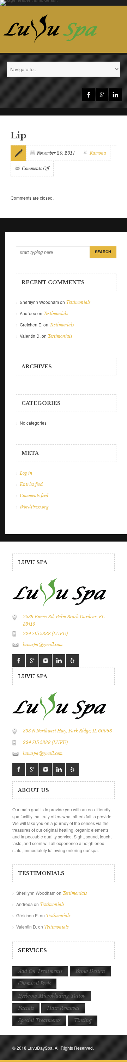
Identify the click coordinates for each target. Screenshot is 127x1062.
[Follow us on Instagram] (45, 660)
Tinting (83, 1020)
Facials (26, 1008)
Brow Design (90, 971)
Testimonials (78, 302)
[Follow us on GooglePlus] (102, 94)
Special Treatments (39, 1020)
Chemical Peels (34, 983)
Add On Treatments (40, 971)
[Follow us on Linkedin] (115, 94)
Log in (26, 473)
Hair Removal (63, 1008)
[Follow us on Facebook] (88, 94)
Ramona (98, 153)
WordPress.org (34, 507)
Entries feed (31, 484)
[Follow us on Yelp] (72, 660)
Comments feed (34, 495)
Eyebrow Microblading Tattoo (51, 996)
